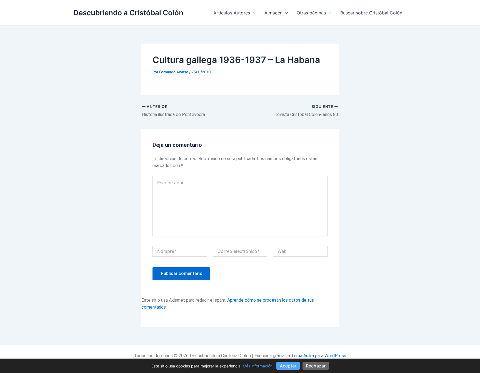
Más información (257, 366)
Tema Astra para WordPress (318, 355)
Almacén (273, 13)
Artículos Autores (231, 13)
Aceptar (288, 366)
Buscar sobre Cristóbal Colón (371, 13)
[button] (253, 13)
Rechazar (316, 366)
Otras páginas (311, 13)
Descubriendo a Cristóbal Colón (128, 12)
